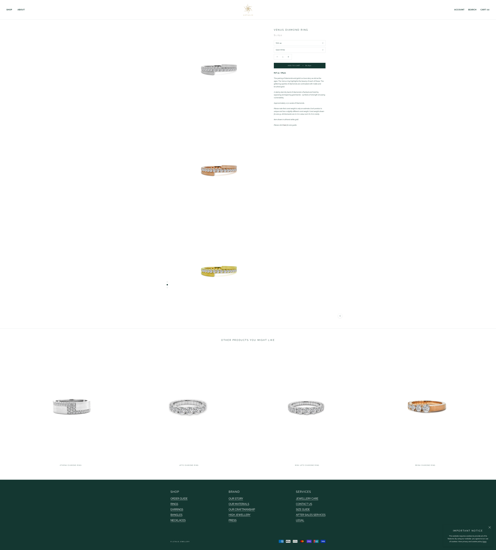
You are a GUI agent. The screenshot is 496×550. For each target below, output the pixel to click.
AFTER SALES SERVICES (311, 514)
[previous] (8, 407)
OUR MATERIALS (239, 504)
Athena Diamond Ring (71, 465)
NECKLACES (178, 520)
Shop (9, 10)
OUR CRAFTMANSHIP (242, 509)
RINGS (174, 504)
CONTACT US (304, 504)
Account (459, 10)
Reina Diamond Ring (425, 465)
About (21, 10)
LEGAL (300, 520)
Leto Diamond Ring (189, 465)
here (484, 542)
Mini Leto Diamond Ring (307, 465)
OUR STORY (236, 498)
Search (472, 10)
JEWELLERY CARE (307, 498)
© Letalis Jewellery (180, 541)
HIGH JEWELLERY (239, 514)
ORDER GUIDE (179, 498)
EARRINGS (177, 509)
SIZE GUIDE (303, 509)
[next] (488, 407)
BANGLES (176, 514)
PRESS (233, 520)
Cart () (485, 10)
